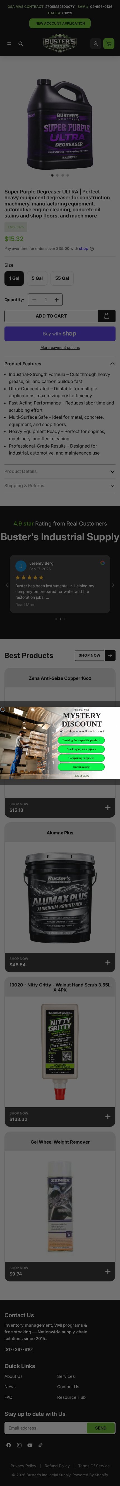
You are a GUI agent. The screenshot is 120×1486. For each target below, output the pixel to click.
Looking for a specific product (81, 740)
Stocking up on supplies (81, 749)
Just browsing (81, 766)
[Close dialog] (3, 709)
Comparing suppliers (81, 757)
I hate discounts (81, 775)
